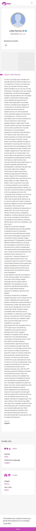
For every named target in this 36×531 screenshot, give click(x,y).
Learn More (7, 523)
